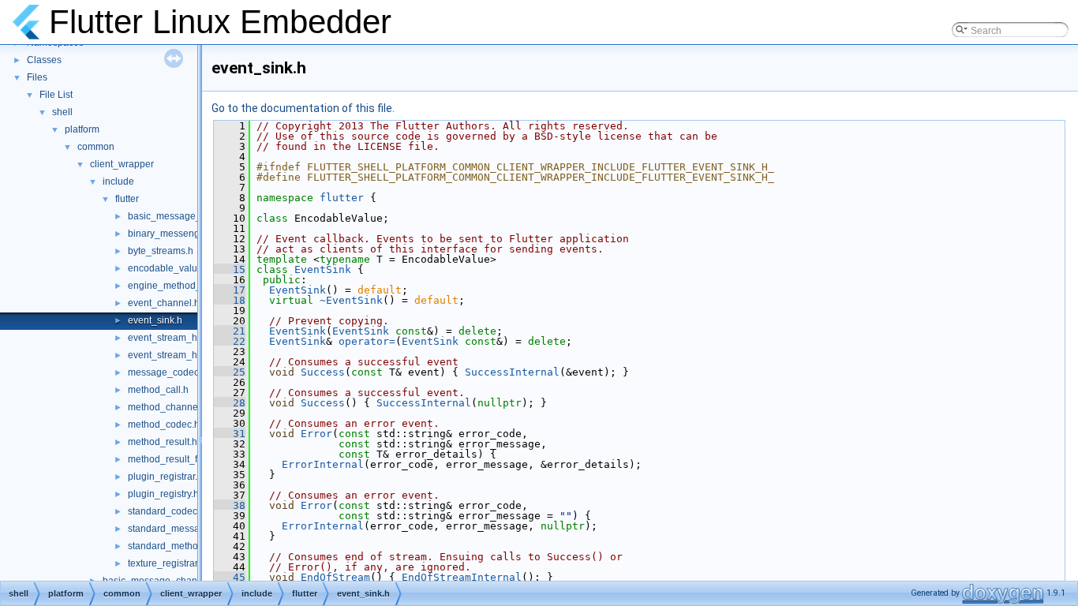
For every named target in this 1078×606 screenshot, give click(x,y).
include (118, 181)
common (95, 146)
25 (229, 372)
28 (229, 403)
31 (229, 434)
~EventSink (351, 300)
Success (323, 372)
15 (229, 269)
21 (229, 331)
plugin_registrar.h (165, 476)
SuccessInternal (512, 372)
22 (229, 341)
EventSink (322, 269)
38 (229, 505)
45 (229, 577)
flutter (127, 198)
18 (229, 300)
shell (62, 112)
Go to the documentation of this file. (303, 108)
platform (82, 129)
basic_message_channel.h (186, 216)
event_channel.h (164, 303)
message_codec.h (167, 372)
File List (56, 94)
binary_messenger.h (171, 233)
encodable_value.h (169, 268)
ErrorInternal (323, 464)
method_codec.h (164, 424)
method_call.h (158, 389)
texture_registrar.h (166, 563)
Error (316, 434)
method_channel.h (168, 407)
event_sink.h (155, 320)
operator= (367, 341)
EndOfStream (335, 577)
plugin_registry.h (163, 493)
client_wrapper (122, 164)
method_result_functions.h (184, 459)
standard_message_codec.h (189, 528)
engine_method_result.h (180, 285)
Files (37, 77)
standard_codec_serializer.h (188, 511)
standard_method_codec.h (185, 546)
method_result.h (162, 441)
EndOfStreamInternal (462, 577)
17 (229, 290)
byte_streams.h (160, 250)
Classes (44, 59)
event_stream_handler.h (180, 337)
